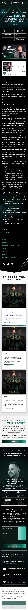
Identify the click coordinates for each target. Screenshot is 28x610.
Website (4, 239)
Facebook (4, 242)
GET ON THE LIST (12, 546)
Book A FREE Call (6, 233)
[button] (25, 3)
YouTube (4, 251)
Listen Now (10, 322)
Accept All (14, 603)
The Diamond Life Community (10, 245)
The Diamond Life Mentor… (9, 257)
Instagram (4, 254)
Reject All (14, 607)
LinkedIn (4, 248)
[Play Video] (14, 51)
